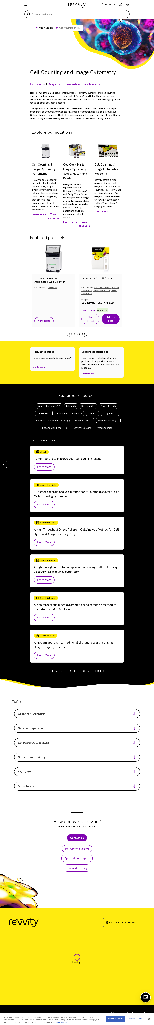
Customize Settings (136, 1019)
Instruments (37, 84)
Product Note (83, 420)
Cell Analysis (46, 27)
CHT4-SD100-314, (101, 290)
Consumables (72, 84)
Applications (92, 84)
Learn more (87, 373)
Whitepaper (104, 427)
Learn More (44, 467)
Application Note (49, 406)
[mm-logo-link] (77, 5)
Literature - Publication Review (52, 420)
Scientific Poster (108, 420)
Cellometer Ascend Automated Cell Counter (49, 279)
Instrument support (77, 848)
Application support (77, 858)
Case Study (108, 406)
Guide (92, 413)
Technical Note (81, 427)
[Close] (149, 1019)
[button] (120, 5)
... (32, 28)
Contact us (109, 4)
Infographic (110, 413)
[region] (77, 1019)
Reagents (54, 84)
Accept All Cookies (115, 1019)
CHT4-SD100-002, (103, 287)
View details (44, 320)
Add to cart (110, 318)
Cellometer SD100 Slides (96, 278)
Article (71, 406)
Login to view (88, 310)
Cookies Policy (62, 1022)
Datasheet (44, 413)
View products (53, 216)
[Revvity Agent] (145, 997)
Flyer (77, 413)
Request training (77, 868)
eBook (62, 413)
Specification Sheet (54, 427)
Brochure (88, 406)
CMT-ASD (52, 287)
